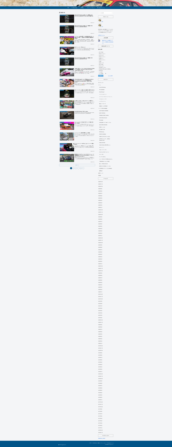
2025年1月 (100, 207)
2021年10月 (100, 298)
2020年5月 (100, 334)
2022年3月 (100, 287)
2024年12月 (100, 209)
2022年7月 (100, 277)
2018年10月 (100, 378)
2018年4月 (100, 392)
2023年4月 (100, 256)
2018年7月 (100, 385)
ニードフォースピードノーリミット (105, 96)
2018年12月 (100, 373)
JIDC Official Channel (103, 117)
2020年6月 (100, 331)
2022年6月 (100, 280)
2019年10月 (100, 350)
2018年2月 (100, 397)
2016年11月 (100, 432)
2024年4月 (100, 228)
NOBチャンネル (102, 127)
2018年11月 (100, 376)
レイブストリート (102, 101)
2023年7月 (100, 249)
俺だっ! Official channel (103, 163)
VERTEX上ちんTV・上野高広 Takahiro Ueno (104, 139)
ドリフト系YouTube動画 (102, 108)
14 (80, 168)
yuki (102, 21)
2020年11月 (100, 322)
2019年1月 (100, 371)
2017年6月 (100, 416)
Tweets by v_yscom (101, 438)
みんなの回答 (110, 75)
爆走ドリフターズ (102, 103)
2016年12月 (100, 430)
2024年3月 (100, 230)
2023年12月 (100, 237)
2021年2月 (100, 317)
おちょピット (101, 147)
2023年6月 (100, 252)
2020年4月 (100, 336)
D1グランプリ (100, 82)
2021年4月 (100, 312)
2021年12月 (100, 294)
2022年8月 (100, 275)
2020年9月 (100, 324)
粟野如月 (100, 170)
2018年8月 (100, 383)
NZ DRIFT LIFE (102, 129)
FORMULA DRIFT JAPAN (104, 115)
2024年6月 (100, 223)
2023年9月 (100, 245)
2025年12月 (100, 181)
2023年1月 (100, 263)
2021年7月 (100, 305)
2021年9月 (100, 301)
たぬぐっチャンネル (103, 149)
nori (102, 26)
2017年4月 (100, 420)
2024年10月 (100, 214)
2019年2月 (100, 369)
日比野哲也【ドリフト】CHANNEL (105, 168)
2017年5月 (100, 418)
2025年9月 (100, 188)
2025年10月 (100, 186)
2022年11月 (100, 268)
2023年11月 (100, 240)
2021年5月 (100, 310)
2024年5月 (100, 226)
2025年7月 (100, 193)
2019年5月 (100, 362)
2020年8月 (100, 327)
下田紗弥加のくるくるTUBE (104, 161)
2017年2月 (100, 425)
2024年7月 (100, 221)
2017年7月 (100, 413)
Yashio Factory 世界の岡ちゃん (104, 145)
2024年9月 (100, 216)
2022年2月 (100, 289)
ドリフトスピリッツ (103, 94)
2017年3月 (100, 423)
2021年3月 (100, 315)
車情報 (99, 175)
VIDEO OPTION (102, 142)
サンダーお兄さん (102, 156)
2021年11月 (100, 296)
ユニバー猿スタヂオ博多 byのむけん (105, 159)
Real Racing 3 (101, 91)
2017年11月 (100, 404)
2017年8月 (100, 411)
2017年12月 (100, 402)
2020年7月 (100, 329)
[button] (112, 12)
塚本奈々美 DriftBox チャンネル (105, 166)
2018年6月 (100, 388)
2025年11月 (100, 184)
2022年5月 (100, 282)
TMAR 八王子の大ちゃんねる (104, 136)
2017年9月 (100, 409)
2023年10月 (100, 242)
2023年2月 (100, 261)
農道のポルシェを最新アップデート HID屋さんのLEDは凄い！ (107, 42)
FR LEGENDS (101, 89)
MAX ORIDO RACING (103, 124)
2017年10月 (100, 406)
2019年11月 (100, 348)
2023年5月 (100, 254)
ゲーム (99, 84)
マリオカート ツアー (103, 99)
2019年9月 (100, 352)
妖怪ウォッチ (100, 173)
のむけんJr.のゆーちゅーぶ (104, 152)
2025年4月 (100, 200)
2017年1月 (100, 427)
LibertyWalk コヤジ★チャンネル (105, 122)
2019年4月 (100, 364)
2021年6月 (100, 308)
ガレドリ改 (101, 154)
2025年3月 (100, 202)
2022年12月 (100, 266)
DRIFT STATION (102, 113)
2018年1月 (100, 399)
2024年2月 (100, 233)
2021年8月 (100, 303)
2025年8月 (100, 191)
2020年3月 (100, 338)
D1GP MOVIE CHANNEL (103, 110)
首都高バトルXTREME (103, 106)
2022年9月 (100, 273)
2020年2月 (100, 341)
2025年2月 (100, 205)
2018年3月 (100, 395)
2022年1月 (100, 291)
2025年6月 (100, 195)
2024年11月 (100, 212)
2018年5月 (100, 390)
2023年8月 (100, 247)
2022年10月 (100, 270)
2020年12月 (100, 320)
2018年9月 (100, 380)
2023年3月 (100, 259)
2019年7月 (100, 357)
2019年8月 (100, 355)
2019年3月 (100, 366)
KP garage (101, 120)
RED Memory (101, 131)
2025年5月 (100, 198)
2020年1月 (100, 343)
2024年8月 (100, 219)
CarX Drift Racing (102, 87)
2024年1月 (100, 235)
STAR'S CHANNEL (102, 134)
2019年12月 (100, 345)
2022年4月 (100, 284)
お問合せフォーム (101, 35)
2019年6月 (100, 359)
